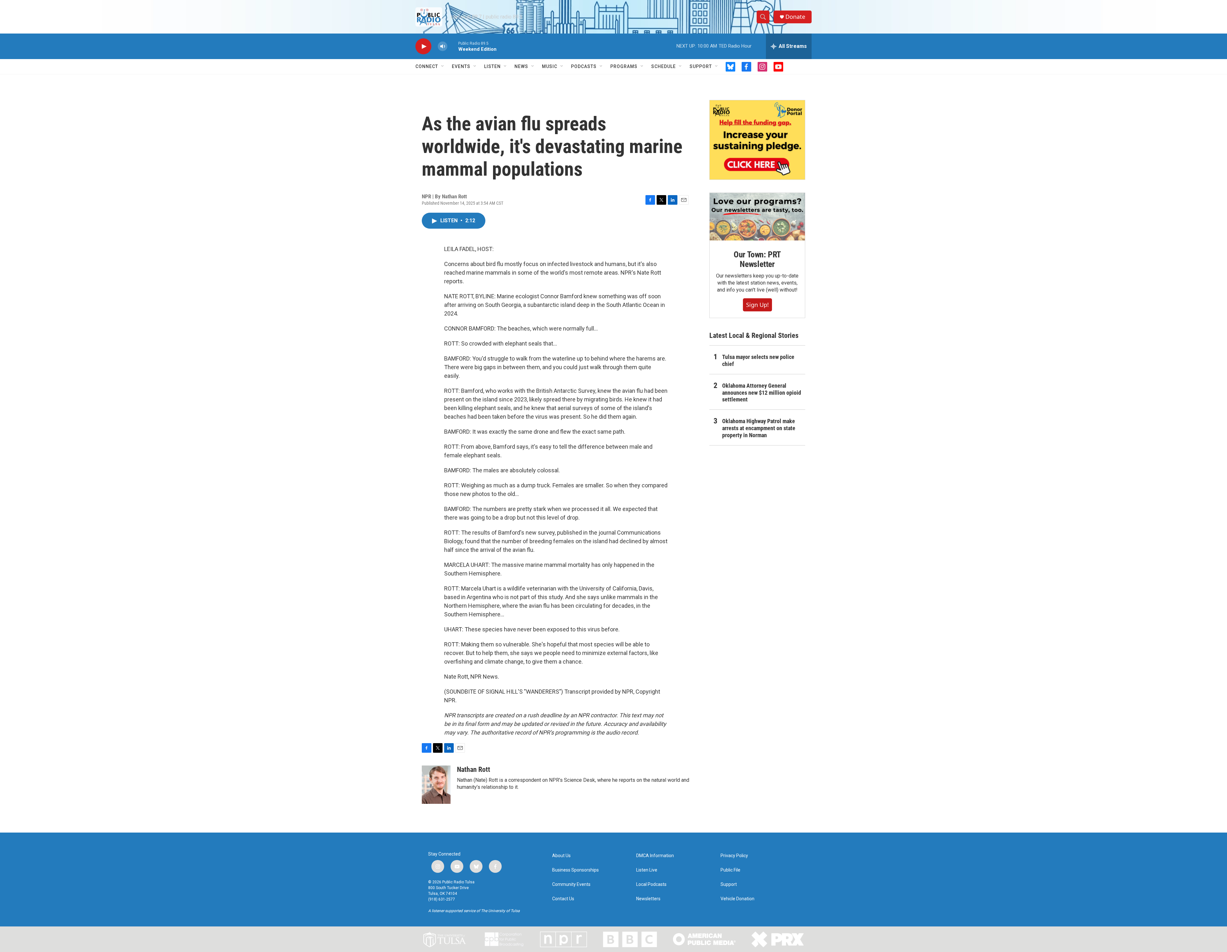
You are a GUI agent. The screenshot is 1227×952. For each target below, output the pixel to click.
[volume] (442, 46)
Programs (623, 66)
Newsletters (648, 898)
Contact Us (563, 898)
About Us (561, 855)
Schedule (663, 66)
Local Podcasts (651, 884)
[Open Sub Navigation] (442, 66)
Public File (730, 870)
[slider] (453, 46)
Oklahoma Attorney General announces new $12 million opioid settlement (761, 392)
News (521, 66)
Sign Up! (757, 304)
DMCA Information (655, 855)
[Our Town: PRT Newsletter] (757, 216)
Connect (426, 66)
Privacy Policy (734, 855)
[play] (423, 46)
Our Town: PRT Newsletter (757, 259)
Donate (795, 16)
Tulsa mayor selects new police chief (758, 360)
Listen (492, 66)
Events (461, 66)
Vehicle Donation (737, 898)
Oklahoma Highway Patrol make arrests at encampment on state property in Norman (758, 428)
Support (701, 66)
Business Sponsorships (575, 870)
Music (549, 66)
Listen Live (646, 870)
